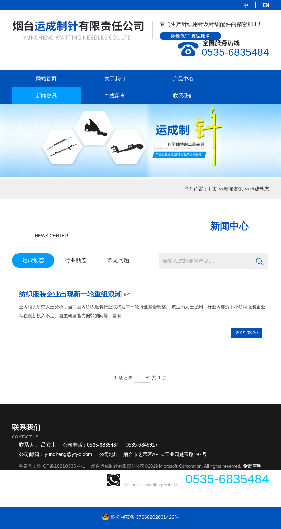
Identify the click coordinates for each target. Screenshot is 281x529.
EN (265, 5)
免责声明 (252, 466)
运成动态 (259, 189)
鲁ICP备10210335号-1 (61, 466)
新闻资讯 (233, 189)
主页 (212, 189)
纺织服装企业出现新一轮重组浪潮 (70, 294)
